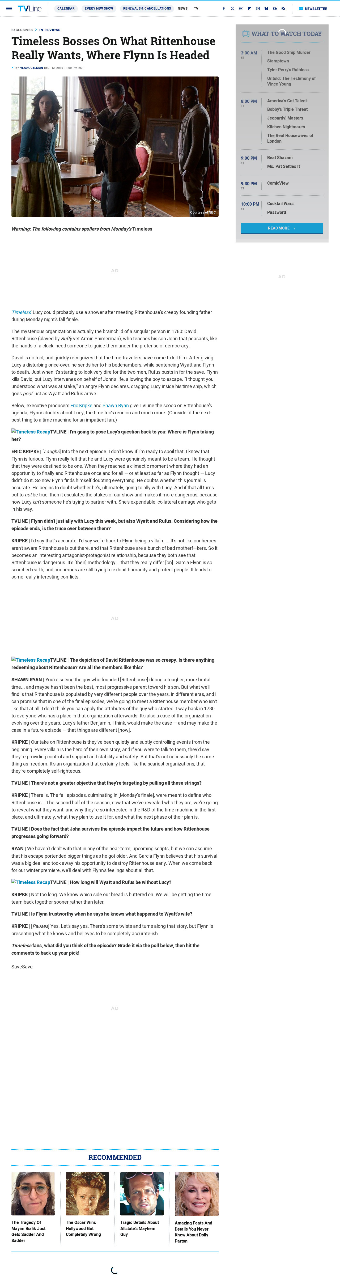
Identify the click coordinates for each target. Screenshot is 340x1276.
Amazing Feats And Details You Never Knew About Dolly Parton (193, 1232)
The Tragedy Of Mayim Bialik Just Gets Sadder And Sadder (28, 1231)
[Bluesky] (266, 8)
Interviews (49, 29)
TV (196, 8)
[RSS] (283, 8)
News (183, 8)
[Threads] (241, 8)
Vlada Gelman (31, 68)
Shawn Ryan (116, 405)
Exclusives (22, 29)
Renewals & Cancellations (147, 8)
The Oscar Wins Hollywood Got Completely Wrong (83, 1228)
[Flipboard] (249, 8)
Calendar (66, 8)
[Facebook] (224, 8)
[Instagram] (258, 8)
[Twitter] (232, 8)
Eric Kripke (81, 405)
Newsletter (316, 8)
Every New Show (99, 8)
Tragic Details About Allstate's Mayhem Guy (139, 1228)
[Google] (275, 8)
